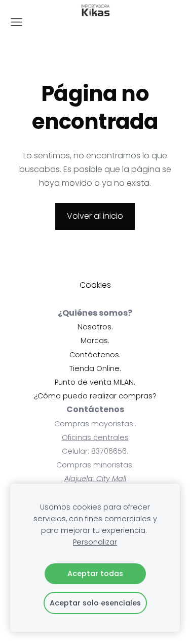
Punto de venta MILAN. (95, 382)
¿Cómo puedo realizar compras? (95, 396)
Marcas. (95, 340)
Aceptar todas (95, 573)
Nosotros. (95, 327)
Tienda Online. (95, 368)
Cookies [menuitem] (95, 285)
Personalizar (95, 542)
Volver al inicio (95, 216)
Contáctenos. (95, 355)
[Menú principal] (16, 22)
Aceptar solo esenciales (95, 603)
